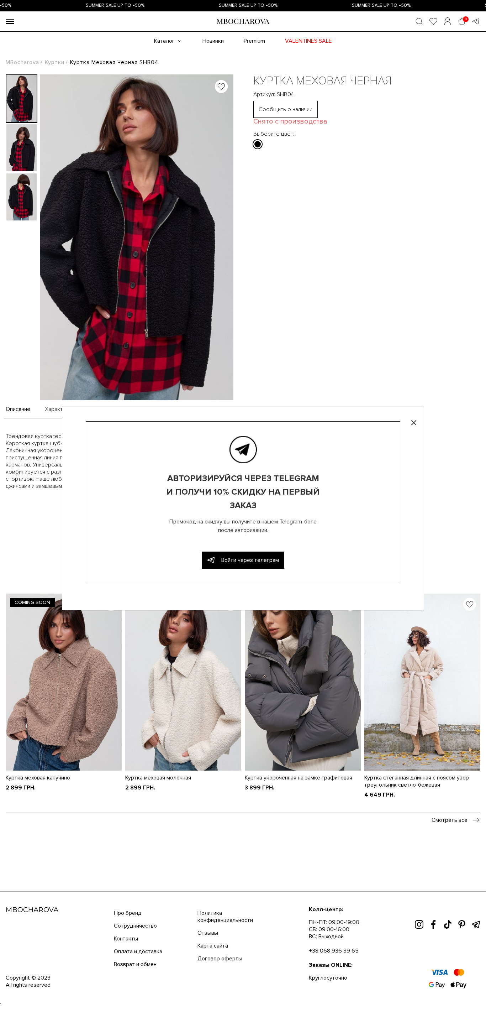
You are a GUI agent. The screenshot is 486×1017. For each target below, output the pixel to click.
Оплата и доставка (138, 951)
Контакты (126, 938)
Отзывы (207, 933)
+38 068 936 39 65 (334, 950)
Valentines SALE (308, 41)
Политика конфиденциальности (225, 916)
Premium (254, 41)
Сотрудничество (135, 925)
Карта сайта (212, 945)
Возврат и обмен (135, 964)
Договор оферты (219, 958)
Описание (18, 409)
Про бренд (128, 913)
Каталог (164, 41)
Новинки (213, 41)
